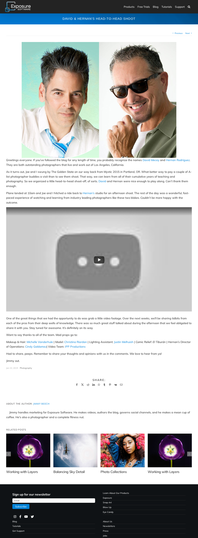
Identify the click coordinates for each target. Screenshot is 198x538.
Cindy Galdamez (36, 346)
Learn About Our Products (116, 493)
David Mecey (151, 160)
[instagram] (14, 517)
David (102, 181)
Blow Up (107, 507)
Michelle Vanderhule (40, 342)
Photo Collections (114, 472)
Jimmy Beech (41, 403)
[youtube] (26, 517)
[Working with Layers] (28, 435)
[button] (189, 6)
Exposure (107, 497)
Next (187, 33)
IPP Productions (75, 346)
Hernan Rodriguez (178, 160)
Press (105, 531)
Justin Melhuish (123, 342)
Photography (26, 368)
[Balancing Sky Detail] (75, 435)
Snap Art (107, 502)
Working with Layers (22, 472)
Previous (179, 33)
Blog (14, 521)
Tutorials (16, 526)
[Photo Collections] (123, 435)
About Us (107, 521)
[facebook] (20, 517)
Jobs (105, 535)
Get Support (18, 531)
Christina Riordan (75, 342)
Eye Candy (108, 512)
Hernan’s (89, 193)
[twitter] (32, 517)
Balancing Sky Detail (69, 472)
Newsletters (109, 526)
